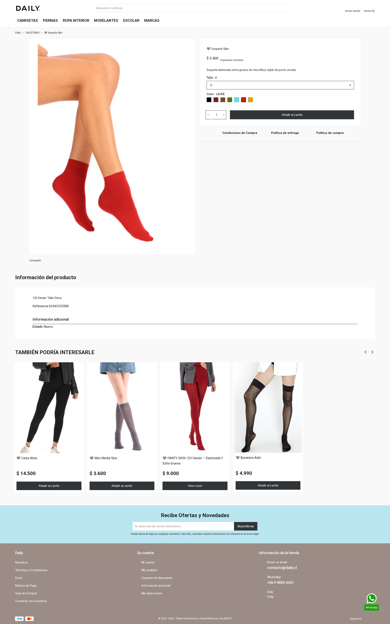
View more (195, 485)
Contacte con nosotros (31, 601)
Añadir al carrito (292, 114)
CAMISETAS (27, 20)
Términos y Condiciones (31, 570)
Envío (18, 578)
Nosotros (21, 562)
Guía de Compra (26, 593)
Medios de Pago (26, 585)
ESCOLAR (131, 20)
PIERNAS (50, 20)
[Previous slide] (365, 352)
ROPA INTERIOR (76, 20)
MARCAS (151, 20)
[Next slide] (372, 352)
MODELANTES (106, 20)
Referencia (40, 306)
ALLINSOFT (226, 618)
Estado (37, 327)
